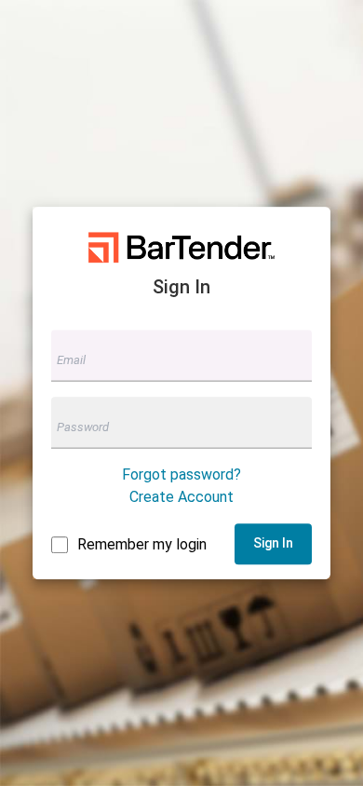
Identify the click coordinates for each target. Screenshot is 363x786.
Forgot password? (181, 474)
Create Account (181, 497)
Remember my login (142, 544)
